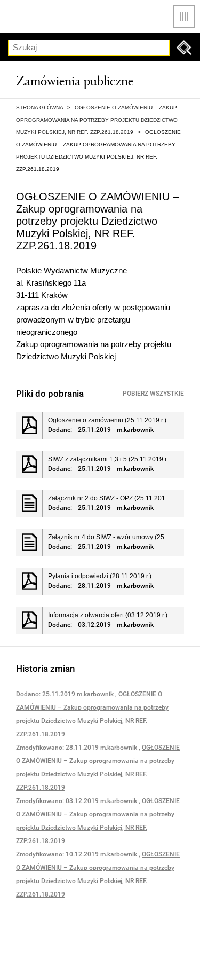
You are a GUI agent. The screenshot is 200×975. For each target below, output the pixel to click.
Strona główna (39, 108)
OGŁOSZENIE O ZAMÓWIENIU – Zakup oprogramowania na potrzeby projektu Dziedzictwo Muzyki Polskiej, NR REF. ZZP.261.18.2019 (97, 120)
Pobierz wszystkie (153, 393)
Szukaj (184, 48)
